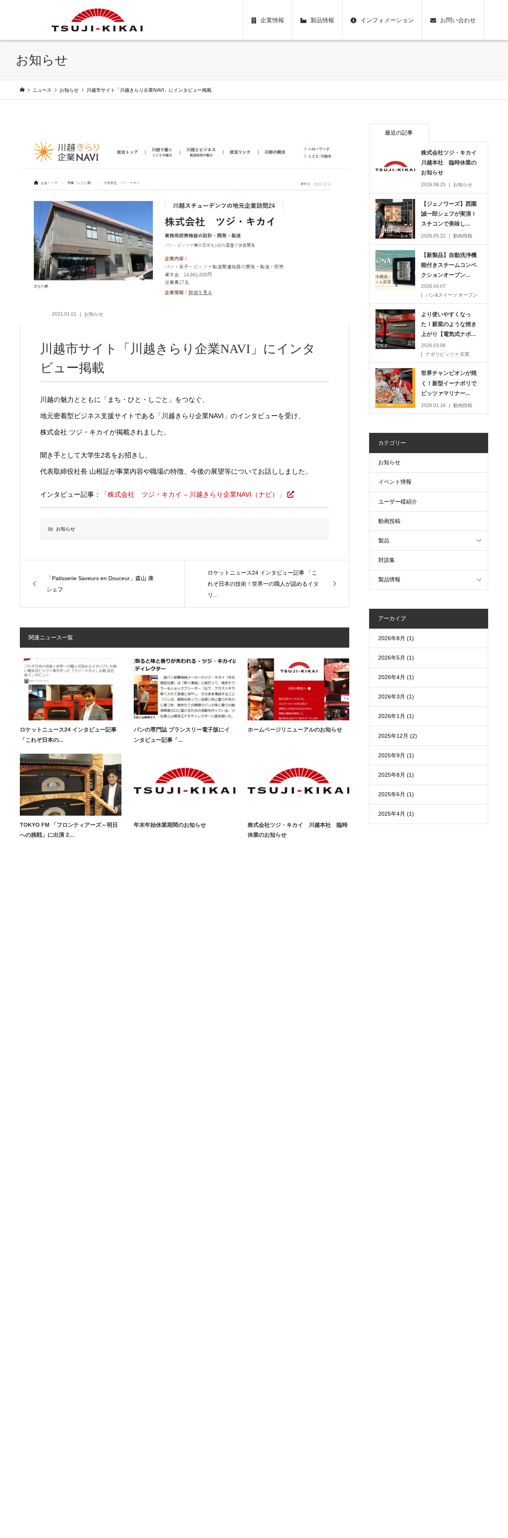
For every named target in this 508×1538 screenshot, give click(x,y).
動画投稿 (389, 521)
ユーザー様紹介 (397, 501)
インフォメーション (387, 20)
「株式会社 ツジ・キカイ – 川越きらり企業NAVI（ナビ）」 (193, 494)
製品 (383, 540)
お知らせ (93, 314)
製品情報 (322, 20)
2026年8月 (391, 638)
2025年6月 (391, 794)
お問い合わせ (458, 20)
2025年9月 (391, 755)
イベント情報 (395, 482)
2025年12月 (393, 736)
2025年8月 (391, 775)
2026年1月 (391, 716)
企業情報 (272, 20)
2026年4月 (391, 677)
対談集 (386, 560)
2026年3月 (391, 696)
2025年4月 (391, 813)
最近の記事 (399, 132)
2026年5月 (391, 657)
